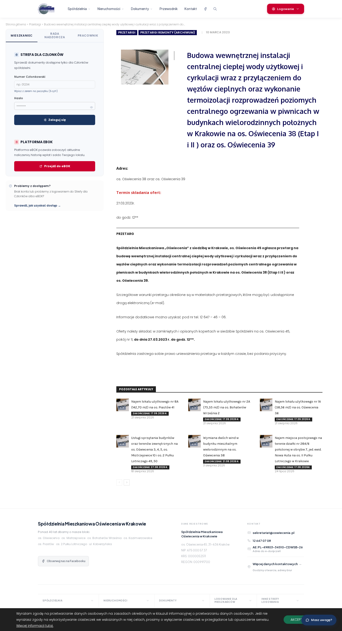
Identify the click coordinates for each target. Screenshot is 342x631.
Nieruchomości (108, 9)
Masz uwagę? (321, 620)
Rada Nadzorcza (54, 35)
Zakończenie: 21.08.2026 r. (222, 461)
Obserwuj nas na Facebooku (66, 561)
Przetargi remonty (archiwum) (167, 32)
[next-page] (127, 482)
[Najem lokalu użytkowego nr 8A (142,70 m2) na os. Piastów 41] (122, 405)
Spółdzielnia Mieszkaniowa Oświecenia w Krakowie (92, 523)
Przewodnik (169, 9)
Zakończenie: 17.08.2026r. (293, 467)
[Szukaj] (215, 9)
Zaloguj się (57, 120)
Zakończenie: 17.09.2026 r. (150, 413)
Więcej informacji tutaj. (35, 625)
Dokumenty (140, 9)
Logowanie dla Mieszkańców (226, 600)
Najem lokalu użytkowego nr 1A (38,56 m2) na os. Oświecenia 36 (298, 407)
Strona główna (16, 24)
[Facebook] (205, 9)
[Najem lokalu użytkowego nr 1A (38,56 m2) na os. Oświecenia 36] (266, 405)
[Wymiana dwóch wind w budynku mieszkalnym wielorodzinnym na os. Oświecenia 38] (194, 441)
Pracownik (88, 35)
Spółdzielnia (77, 9)
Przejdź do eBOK (57, 166)
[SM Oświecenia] (50, 9)
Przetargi (35, 24)
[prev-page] (119, 482)
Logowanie (285, 9)
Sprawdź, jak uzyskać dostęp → (37, 205)
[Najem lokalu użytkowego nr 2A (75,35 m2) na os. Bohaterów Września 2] (194, 405)
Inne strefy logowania (270, 600)
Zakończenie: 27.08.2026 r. (150, 467)
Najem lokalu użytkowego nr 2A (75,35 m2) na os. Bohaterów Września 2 (226, 407)
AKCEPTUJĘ (299, 619)
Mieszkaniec (22, 35)
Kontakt (190, 9)
